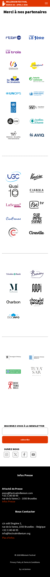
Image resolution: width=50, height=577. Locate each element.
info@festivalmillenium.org (16, 533)
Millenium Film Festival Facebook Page (24, 453)
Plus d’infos (8, 538)
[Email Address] (25, 431)
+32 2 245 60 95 (10, 495)
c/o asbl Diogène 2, (12, 523)
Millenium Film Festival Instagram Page (6, 453)
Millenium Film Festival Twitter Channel (15, 453)
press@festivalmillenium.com (17, 493)
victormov (26, 569)
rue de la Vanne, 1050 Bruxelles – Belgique (23, 526)
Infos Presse (25, 475)
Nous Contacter (25, 511)
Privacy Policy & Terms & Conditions (25, 562)
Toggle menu (44, 3)
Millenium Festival (28, 555)
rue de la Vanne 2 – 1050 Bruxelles (19, 498)
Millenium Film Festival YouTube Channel (33, 453)
